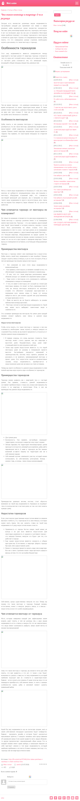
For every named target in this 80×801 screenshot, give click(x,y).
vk (76, 797)
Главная (3, 10)
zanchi (18, 765)
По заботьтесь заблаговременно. (65, 99)
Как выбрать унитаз (61, 175)
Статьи (10, 10)
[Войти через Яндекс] (26, 776)
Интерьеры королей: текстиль (64, 124)
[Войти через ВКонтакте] (19, 776)
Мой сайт (11, 3)
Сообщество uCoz (61, 49)
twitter (51, 797)
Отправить (11, 787)
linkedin (68, 797)
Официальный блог (61, 47)
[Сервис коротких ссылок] (60, 77)
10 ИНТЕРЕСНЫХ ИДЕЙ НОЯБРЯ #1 (65, 157)
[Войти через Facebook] (22, 776)
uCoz (2, 798)
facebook (55, 797)
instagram (72, 797)
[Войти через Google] (30, 776)
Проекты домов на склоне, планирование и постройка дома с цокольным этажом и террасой (66, 167)
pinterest (59, 797)
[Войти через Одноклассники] (33, 776)
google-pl (64, 797)
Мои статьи (18, 10)
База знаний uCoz (61, 51)
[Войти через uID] (15, 776)
